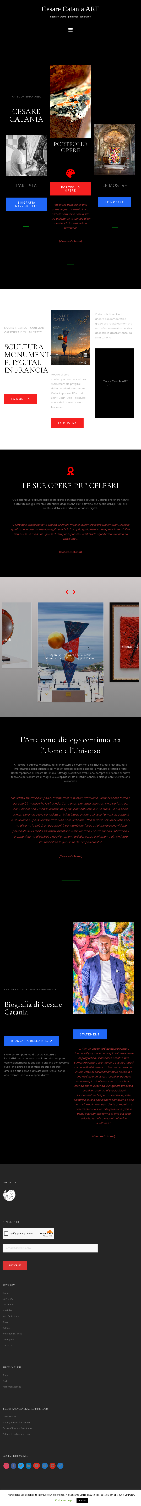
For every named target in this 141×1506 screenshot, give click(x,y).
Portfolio (7, 1310)
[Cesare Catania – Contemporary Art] (71, 13)
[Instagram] (6, 1466)
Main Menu (8, 1298)
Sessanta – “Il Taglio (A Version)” (70, 646)
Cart (5, 1381)
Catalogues (8, 1339)
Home (6, 1292)
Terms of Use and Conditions (17, 1428)
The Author (8, 1304)
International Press (12, 1333)
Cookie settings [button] (63, 1500)
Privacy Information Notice (16, 1422)
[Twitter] (21, 1466)
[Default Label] (28, 1466)
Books (6, 1322)
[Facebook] (13, 1466)
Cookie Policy (10, 1416)
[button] (66, 592)
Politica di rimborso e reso (16, 1434)
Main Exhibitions (11, 1316)
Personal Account (12, 1386)
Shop (5, 1375)
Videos (6, 1327)
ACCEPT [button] (82, 1500)
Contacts (7, 1345)
